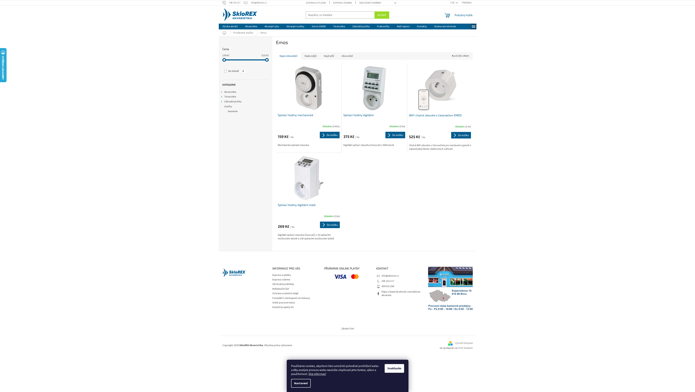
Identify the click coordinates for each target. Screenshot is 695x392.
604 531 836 (388, 286)
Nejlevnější (311, 56)
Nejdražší (329, 56)
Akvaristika (230, 92)
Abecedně (347, 56)
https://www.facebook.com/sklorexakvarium (401, 293)
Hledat (381, 15)
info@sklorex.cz (390, 276)
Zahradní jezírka (232, 101)
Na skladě (236, 71)
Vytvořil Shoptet (464, 343)
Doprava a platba (316, 3)
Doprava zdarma (342, 3)
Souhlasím (394, 368)
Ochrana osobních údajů (285, 293)
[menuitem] (230, 26)
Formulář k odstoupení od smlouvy (291, 298)
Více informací (317, 374)
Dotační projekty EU (283, 307)
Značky (228, 106)
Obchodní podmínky (370, 3)
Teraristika (230, 97)
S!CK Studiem (465, 348)
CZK (452, 2)
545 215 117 (388, 281)
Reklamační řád (280, 289)
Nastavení (301, 383)
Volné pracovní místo (283, 303)
